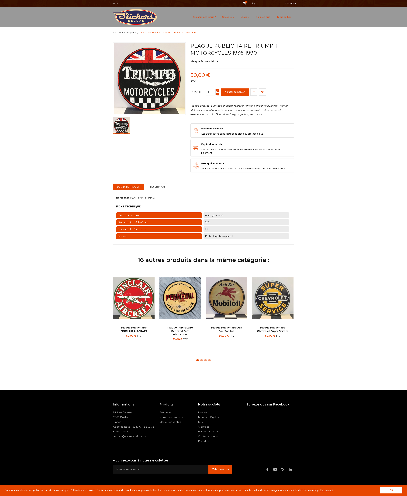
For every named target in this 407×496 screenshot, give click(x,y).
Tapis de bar (284, 17)
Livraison (203, 412)
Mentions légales (208, 417)
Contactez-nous (207, 436)
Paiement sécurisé (209, 431)
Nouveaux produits (171, 417)
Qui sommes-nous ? (204, 17)
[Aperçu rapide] (135, 343)
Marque (195, 61)
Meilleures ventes (170, 421)
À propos (203, 426)
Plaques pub (263, 17)
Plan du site (205, 441)
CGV (200, 421)
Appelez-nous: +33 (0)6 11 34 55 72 (133, 426)
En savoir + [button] (326, 490)
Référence (123, 197)
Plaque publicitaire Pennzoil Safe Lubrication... (180, 331)
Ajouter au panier (235, 92)
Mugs (244, 17)
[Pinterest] (262, 92)
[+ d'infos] (145, 343)
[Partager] (254, 92)
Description (157, 186)
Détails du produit (128, 186)
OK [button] (391, 490)
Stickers (227, 17)
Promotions (166, 412)
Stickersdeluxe (209, 61)
